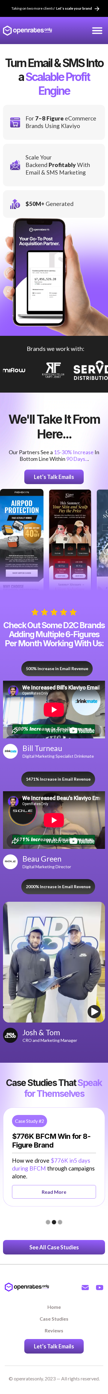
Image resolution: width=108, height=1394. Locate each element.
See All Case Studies (54, 1247)
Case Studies (54, 1319)
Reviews (54, 1330)
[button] (97, 30)
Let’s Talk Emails (54, 477)
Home (54, 1307)
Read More (54, 1192)
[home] (27, 30)
